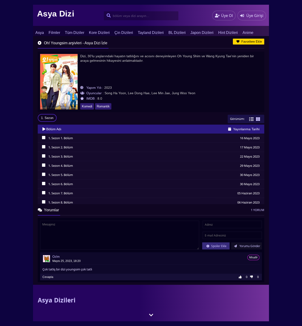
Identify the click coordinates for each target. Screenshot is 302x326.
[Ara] (108, 15)
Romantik (103, 106)
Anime (248, 33)
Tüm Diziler (74, 33)
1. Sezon (47, 118)
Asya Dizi (55, 13)
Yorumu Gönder (249, 246)
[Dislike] (252, 277)
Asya (39, 33)
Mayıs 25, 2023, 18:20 (66, 261)
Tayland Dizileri (151, 33)
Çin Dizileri (123, 33)
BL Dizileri (177, 33)
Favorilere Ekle (251, 41)
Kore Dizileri (99, 33)
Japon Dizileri (202, 33)
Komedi (87, 106)
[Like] (241, 277)
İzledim (43, 139)
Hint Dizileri (228, 33)
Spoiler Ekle (218, 246)
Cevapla (47, 277)
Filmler (54, 33)
